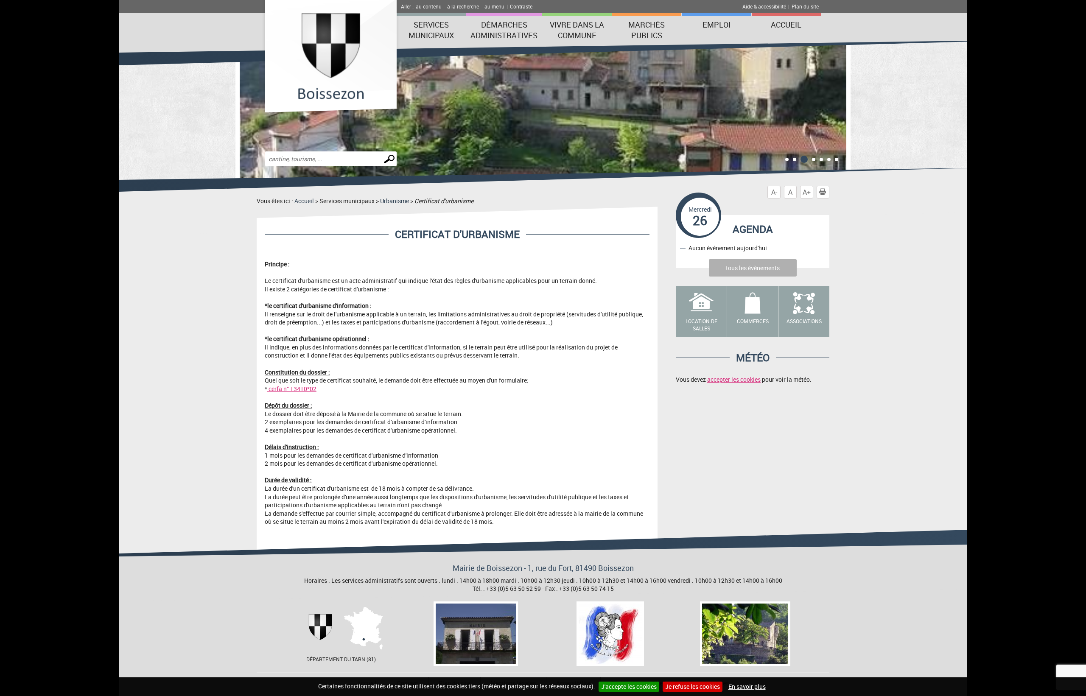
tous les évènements (753, 268)
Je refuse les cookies (692, 686)
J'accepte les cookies (629, 686)
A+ (807, 192)
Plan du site (805, 6)
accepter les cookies (734, 379)
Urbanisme (394, 201)
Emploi (717, 25)
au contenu (429, 6)
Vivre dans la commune (577, 30)
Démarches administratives (503, 30)
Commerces (753, 321)
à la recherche (463, 6)
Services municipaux (431, 30)
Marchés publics (646, 30)
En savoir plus (747, 686)
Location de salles (701, 325)
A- (774, 192)
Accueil (786, 25)
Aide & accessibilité (764, 6)
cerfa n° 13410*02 (291, 389)
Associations (804, 321)
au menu (494, 6)
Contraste (521, 6)
